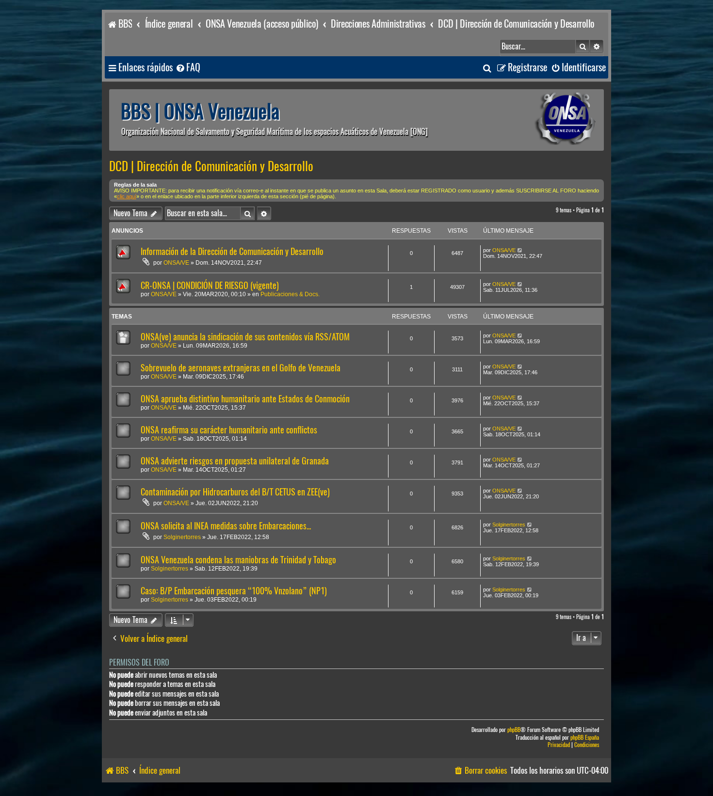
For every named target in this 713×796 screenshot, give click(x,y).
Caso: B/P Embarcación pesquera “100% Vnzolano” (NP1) (234, 591)
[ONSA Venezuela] (543, 120)
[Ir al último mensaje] (520, 250)
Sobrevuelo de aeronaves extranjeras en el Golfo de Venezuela (240, 368)
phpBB (513, 729)
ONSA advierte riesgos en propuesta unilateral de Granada (235, 461)
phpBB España (584, 737)
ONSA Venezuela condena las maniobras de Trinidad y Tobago (238, 560)
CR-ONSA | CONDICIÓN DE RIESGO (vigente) (210, 285)
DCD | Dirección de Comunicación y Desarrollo (211, 166)
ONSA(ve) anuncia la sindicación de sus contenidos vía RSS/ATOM (245, 337)
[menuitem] (187, 68)
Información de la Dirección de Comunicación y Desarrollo (232, 251)
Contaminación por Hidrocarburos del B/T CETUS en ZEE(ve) (235, 492)
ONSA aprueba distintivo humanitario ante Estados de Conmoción (245, 399)
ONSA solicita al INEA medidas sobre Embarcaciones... (226, 526)
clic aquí (126, 196)
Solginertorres (182, 537)
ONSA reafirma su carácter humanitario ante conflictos (229, 430)
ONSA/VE (176, 263)
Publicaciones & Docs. (290, 294)
